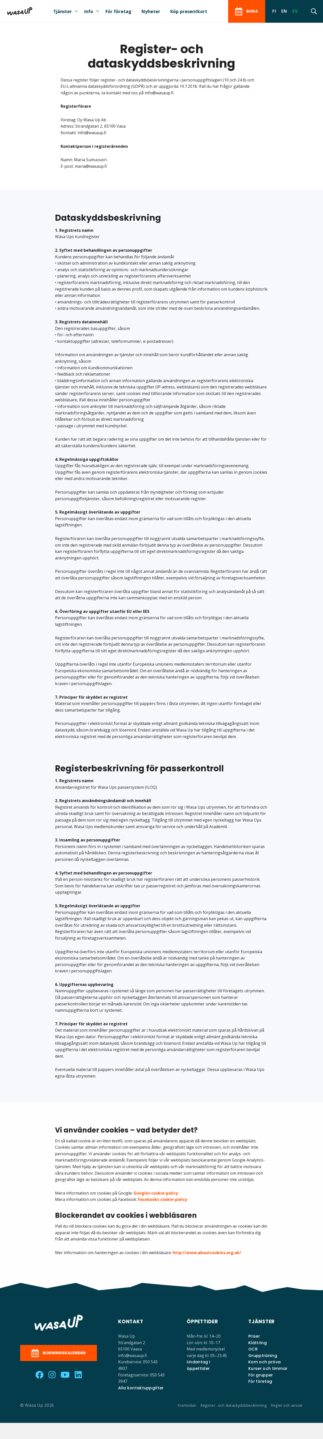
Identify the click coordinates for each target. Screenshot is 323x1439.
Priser (254, 1336)
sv (295, 11)
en (284, 11)
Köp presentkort (188, 11)
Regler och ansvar (287, 1405)
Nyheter (150, 11)
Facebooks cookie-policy (162, 1199)
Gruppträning (262, 1356)
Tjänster (62, 11)
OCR (253, 1349)
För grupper (260, 1375)
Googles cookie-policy (155, 1193)
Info (88, 11)
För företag (118, 11)
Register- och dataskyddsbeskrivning (233, 1405)
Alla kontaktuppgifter (141, 1388)
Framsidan (187, 1405)
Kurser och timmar (267, 1368)
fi (274, 11)
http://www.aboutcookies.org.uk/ (207, 1252)
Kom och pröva (264, 1362)
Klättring (257, 1343)
